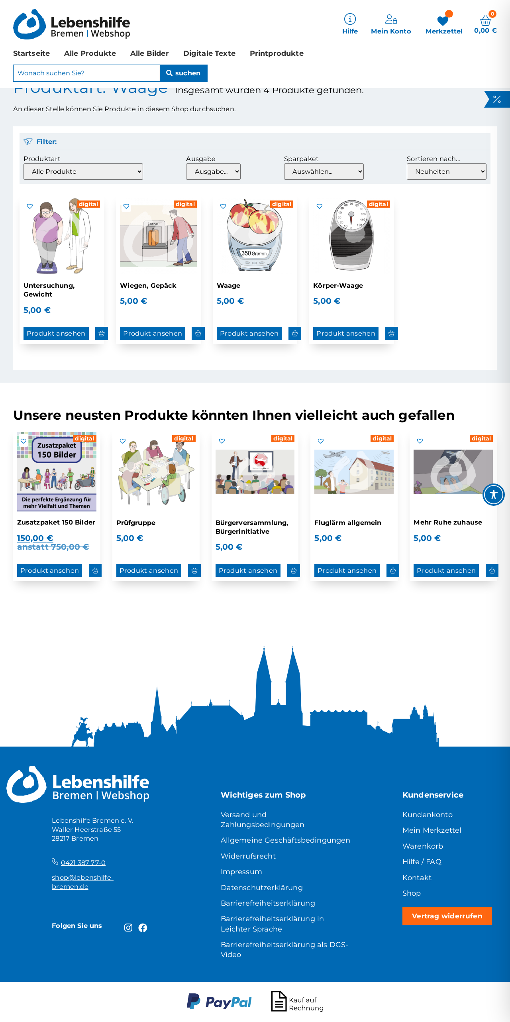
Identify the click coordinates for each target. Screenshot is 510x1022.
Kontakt (417, 877)
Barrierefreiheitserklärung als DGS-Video (285, 949)
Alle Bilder (149, 53)
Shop (411, 893)
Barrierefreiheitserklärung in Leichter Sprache (272, 923)
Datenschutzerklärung (262, 887)
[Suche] (183, 73)
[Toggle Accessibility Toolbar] (493, 494)
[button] (29, 206)
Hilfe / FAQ (421, 861)
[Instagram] (128, 928)
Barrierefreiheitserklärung (268, 903)
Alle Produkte (90, 53)
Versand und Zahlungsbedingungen (263, 819)
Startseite (31, 53)
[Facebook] (143, 928)
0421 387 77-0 (83, 863)
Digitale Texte (209, 53)
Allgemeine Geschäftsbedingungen (286, 840)
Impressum (241, 871)
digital (88, 204)
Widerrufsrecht (248, 856)
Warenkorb (422, 846)
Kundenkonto (427, 814)
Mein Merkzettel (431, 830)
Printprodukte (277, 53)
